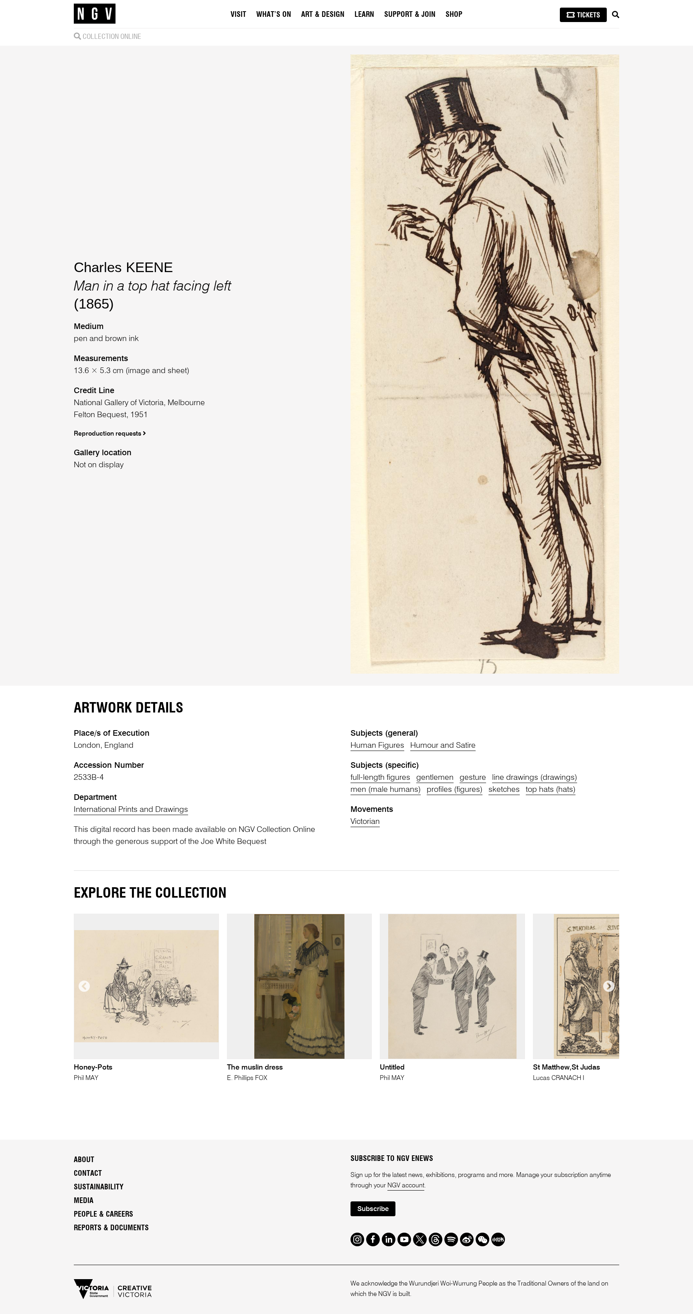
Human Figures (377, 746)
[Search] (615, 14)
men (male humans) (386, 790)
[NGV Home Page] (95, 14)
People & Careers (103, 1214)
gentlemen (435, 778)
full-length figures (380, 778)
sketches (504, 790)
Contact (88, 1173)
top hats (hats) (550, 790)
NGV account (405, 1186)
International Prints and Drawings (131, 810)
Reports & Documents (111, 1228)
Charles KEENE (123, 267)
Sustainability (99, 1187)
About (84, 1160)
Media (83, 1201)
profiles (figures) (454, 790)
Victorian (365, 822)
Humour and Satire (443, 746)
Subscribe (373, 1209)
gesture (473, 778)
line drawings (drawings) (534, 778)
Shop (454, 14)
